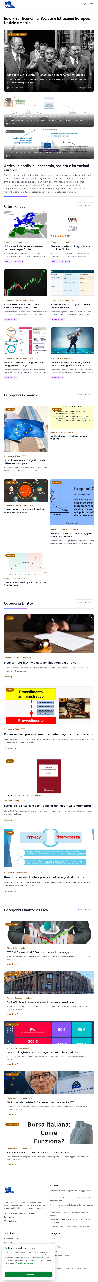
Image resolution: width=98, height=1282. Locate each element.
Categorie (55, 1233)
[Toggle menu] (91, 4)
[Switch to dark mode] (85, 4)
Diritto (8, 100)
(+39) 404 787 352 (14, 1217)
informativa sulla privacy (24, 1263)
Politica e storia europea (17, 34)
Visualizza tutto (84, 205)
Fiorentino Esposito (11, 300)
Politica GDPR (68, 1268)
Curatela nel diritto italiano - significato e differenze (70, 1226)
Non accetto (29, 1269)
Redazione (9, 1233)
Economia (10, 409)
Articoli (54, 1185)
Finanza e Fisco (10, 319)
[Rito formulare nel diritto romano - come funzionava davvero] (49, 112)
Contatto (58, 1268)
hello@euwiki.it (13, 1221)
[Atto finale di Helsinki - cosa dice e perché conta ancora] (49, 61)
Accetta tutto (29, 1275)
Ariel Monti (55, 358)
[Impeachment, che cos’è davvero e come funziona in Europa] (49, 144)
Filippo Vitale (9, 242)
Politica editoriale (82, 1268)
